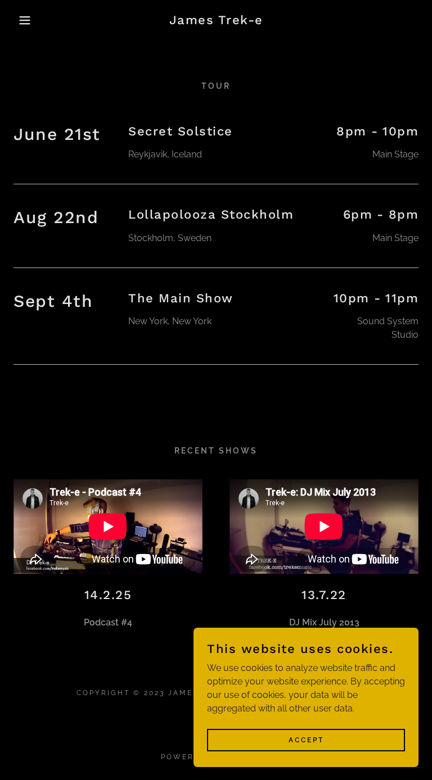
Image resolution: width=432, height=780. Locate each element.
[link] (216, 21)
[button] (22, 20)
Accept (306, 739)
